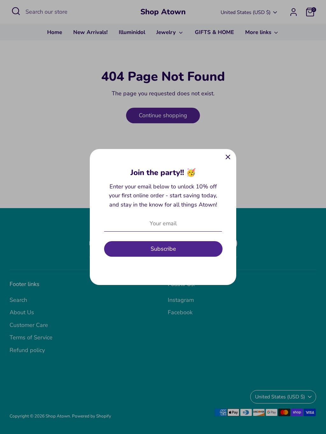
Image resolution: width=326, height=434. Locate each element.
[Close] (228, 157)
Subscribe (163, 249)
